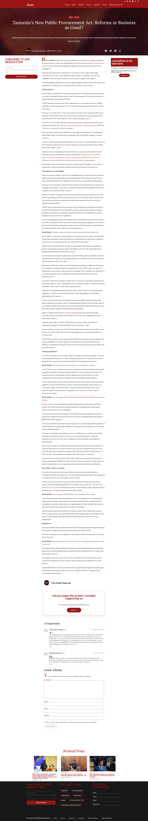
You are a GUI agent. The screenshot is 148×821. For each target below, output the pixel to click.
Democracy (64, 790)
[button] (138, 1)
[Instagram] (135, 1)
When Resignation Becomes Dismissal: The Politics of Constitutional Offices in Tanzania (102, 775)
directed (82, 142)
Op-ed (91, 772)
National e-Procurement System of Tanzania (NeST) (78, 125)
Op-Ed (89, 5)
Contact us (81, 818)
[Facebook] (130, 1)
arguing (87, 281)
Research (45, 404)
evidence (94, 164)
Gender (63, 800)
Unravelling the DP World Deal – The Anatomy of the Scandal (73, 494)
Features (81, 5)
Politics (76, 17)
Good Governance (77, 790)
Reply (50, 646)
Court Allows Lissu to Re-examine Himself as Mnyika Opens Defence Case (74, 774)
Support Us (72, 818)
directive (69, 106)
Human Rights (65, 795)
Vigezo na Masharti (106, 818)
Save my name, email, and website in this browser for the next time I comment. (71, 722)
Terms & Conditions (93, 818)
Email (46, 708)
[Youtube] (132, 1)
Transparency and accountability (71, 805)
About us (63, 818)
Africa (105, 5)
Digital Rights (78, 795)
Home (67, 5)
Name (46, 701)
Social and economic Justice (77, 800)
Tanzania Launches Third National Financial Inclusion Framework (75, 232)
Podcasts (97, 5)
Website (46, 715)
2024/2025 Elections (116, 5)
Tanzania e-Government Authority (54, 128)
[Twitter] (127, 1)
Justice (95, 796)
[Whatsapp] (125, 1)
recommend (68, 313)
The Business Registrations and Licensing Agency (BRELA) (67, 157)
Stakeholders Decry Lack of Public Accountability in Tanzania (73, 365)
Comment (47, 679)
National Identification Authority (73, 160)
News (74, 5)
